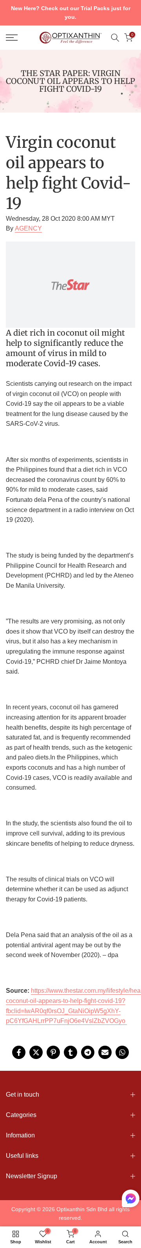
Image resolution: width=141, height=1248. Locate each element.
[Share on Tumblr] (70, 1052)
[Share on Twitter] (36, 1052)
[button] (130, 1200)
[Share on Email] (105, 1052)
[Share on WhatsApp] (122, 1052)
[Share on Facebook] (18, 1052)
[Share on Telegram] (87, 1052)
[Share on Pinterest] (53, 1052)
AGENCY (28, 228)
